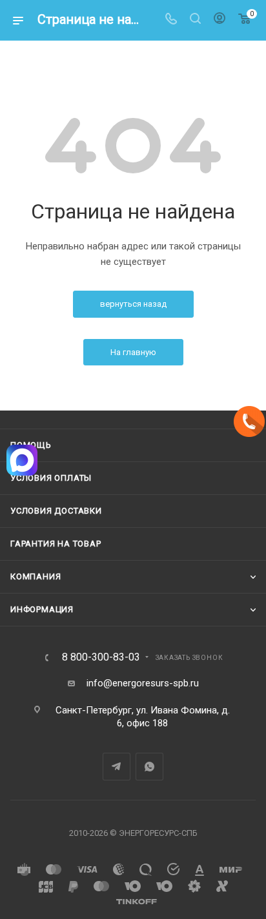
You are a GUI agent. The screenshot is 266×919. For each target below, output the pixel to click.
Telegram (116, 766)
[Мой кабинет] (219, 20)
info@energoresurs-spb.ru (143, 683)
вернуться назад (133, 304)
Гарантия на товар (55, 543)
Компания (35, 576)
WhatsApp (149, 766)
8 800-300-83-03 (101, 657)
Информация (42, 609)
